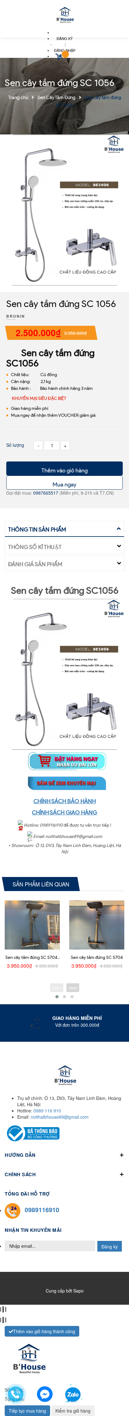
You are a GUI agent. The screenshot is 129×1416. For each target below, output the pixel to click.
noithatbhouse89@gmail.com (60, 1117)
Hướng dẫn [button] (20, 1154)
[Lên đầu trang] (113, 1394)
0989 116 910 (47, 1110)
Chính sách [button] (20, 1174)
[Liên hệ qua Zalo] (73, 1395)
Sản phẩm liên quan (41, 884)
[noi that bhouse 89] (64, 15)
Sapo (78, 1291)
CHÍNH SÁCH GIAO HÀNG (64, 812)
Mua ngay (64, 484)
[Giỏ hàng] (59, 58)
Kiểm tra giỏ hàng (72, 1411)
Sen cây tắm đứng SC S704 (97, 957)
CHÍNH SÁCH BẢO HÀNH (65, 801)
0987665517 (46, 493)
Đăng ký (109, 1246)
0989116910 (42, 1209)
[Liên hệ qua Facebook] (45, 1393)
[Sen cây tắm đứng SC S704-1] (32, 925)
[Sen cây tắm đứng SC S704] (96, 925)
